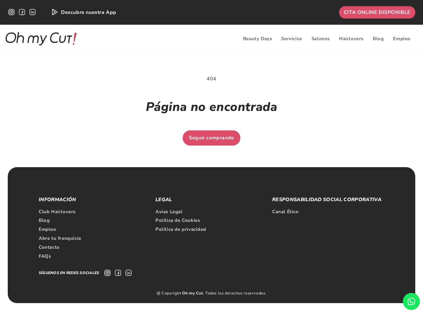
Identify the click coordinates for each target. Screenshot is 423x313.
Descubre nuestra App (88, 12)
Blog (44, 220)
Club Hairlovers (57, 212)
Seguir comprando (211, 137)
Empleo (47, 229)
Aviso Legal (169, 212)
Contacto (49, 247)
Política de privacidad (180, 229)
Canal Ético (285, 212)
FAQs (45, 256)
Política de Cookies (177, 220)
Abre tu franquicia (60, 238)
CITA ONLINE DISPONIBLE (377, 12)
